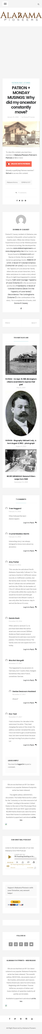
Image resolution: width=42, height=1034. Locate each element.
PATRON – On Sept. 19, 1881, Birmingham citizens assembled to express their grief (21, 382)
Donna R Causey (29, 117)
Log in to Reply (28, 523)
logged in (20, 764)
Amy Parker (14, 562)
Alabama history (12, 182)
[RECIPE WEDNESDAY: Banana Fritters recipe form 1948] (21, 460)
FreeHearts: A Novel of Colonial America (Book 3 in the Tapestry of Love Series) (21, 289)
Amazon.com (25, 254)
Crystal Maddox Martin (19, 534)
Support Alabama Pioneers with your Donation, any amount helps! (20, 890)
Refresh (9, 173)
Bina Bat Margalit (16, 660)
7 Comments (22, 193)
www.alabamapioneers (23, 248)
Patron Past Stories (21, 83)
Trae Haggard (15, 508)
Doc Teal (13, 714)
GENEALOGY (25, 182)
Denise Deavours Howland (24, 691)
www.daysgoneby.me (14, 251)
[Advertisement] (21, 49)
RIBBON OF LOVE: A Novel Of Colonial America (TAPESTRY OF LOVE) (20, 263)
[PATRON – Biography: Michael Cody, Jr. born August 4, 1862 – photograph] (21, 413)
